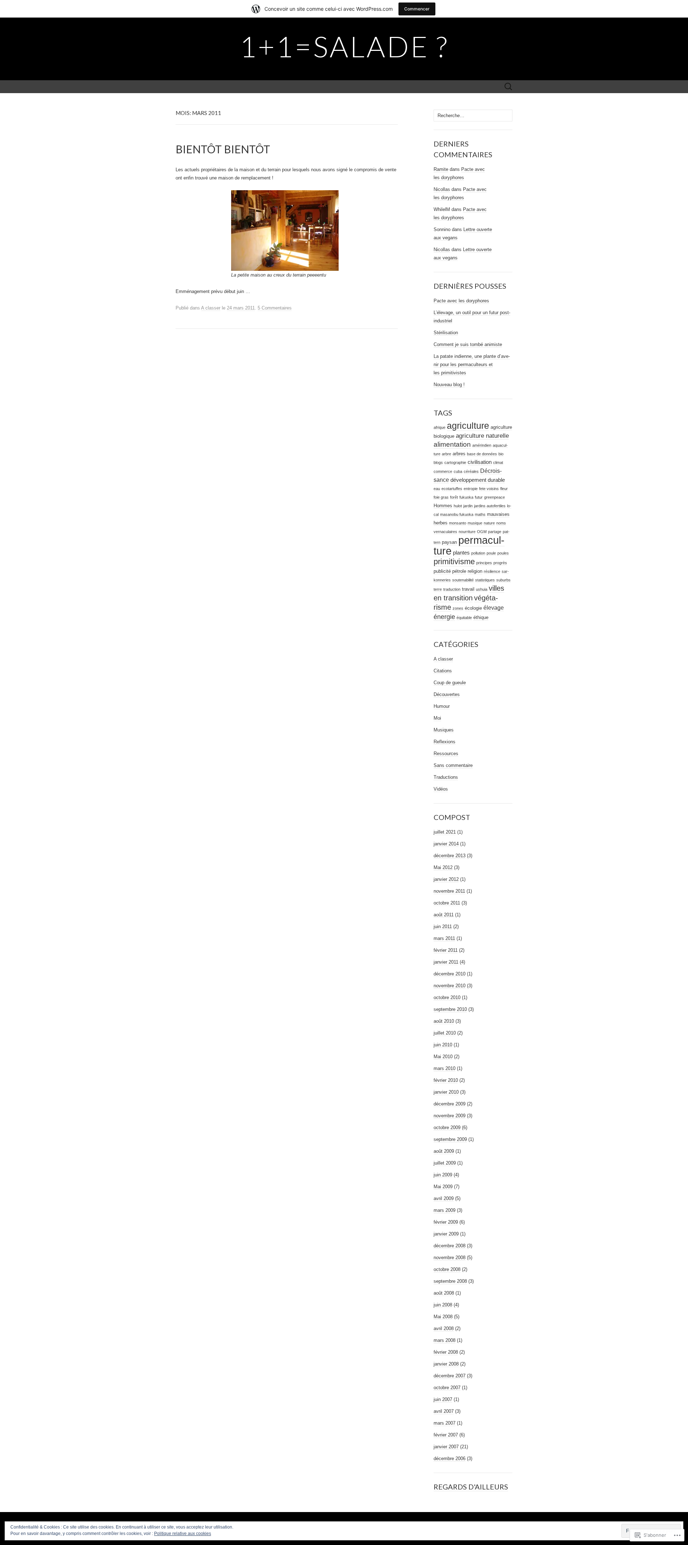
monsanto (457, 523)
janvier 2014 (446, 843)
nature (489, 523)
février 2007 (446, 1435)
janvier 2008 (446, 1364)
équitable (464, 617)
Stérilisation (446, 332)
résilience (492, 571)
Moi (437, 718)
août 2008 (444, 1293)
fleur (504, 488)
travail (468, 589)
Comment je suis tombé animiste (468, 344)
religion (475, 571)
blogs (438, 462)
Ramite (441, 169)
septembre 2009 (450, 1139)
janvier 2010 (446, 1092)
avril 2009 (444, 1198)
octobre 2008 (447, 1269)
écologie (473, 608)
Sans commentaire (453, 765)
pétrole (459, 571)
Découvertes (447, 694)
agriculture (468, 426)
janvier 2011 (446, 962)
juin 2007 (443, 1399)
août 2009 (444, 1151)
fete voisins (489, 488)
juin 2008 (443, 1305)
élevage (493, 607)
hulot (458, 506)
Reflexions (444, 741)
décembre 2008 (449, 1245)
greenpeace (494, 497)
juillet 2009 (445, 1163)
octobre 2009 (447, 1127)
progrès (500, 563)
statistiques (485, 580)
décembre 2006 (449, 1458)
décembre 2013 (449, 855)
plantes (461, 553)
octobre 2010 (447, 997)
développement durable (477, 480)
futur (479, 497)
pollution (478, 553)
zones (458, 608)
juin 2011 (443, 926)
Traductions (446, 777)
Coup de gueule (450, 682)
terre (438, 589)
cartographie (455, 462)
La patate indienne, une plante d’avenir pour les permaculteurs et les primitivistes (472, 364)
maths (480, 514)
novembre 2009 (449, 1115)
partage (494, 531)
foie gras (441, 497)
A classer (210, 308)
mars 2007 (444, 1423)
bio (500, 454)
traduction (451, 589)
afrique (439, 427)
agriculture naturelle (482, 435)
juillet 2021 (445, 832)
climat (498, 462)
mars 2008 (444, 1340)
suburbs (503, 580)
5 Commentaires (275, 308)
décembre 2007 (449, 1375)
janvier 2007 (446, 1446)
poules (503, 553)
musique (475, 523)
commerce (443, 471)
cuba (458, 471)
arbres (459, 453)
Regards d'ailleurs (471, 1486)
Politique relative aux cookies (182, 1533)
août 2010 (444, 1021)
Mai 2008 (443, 1316)
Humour (442, 706)
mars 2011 (444, 938)
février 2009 (446, 1222)
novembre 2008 (449, 1257)
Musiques (444, 730)
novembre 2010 (449, 985)
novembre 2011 (449, 891)
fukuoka (466, 497)
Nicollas (442, 189)
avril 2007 (444, 1411)
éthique (480, 617)
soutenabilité (463, 580)
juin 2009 (443, 1174)
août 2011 (444, 914)
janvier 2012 (446, 879)
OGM (482, 531)
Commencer (417, 8)
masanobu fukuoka (456, 514)
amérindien (481, 445)
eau (437, 488)
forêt (454, 497)
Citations (443, 670)
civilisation (480, 462)
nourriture (467, 531)
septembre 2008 (450, 1281)
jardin (468, 506)
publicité (442, 571)
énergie (444, 616)
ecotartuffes (451, 488)
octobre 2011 (447, 903)
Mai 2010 (443, 1056)
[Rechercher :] (508, 87)
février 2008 (446, 1352)
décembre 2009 (449, 1104)
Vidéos (441, 789)
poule (491, 553)
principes (484, 563)
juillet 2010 (445, 1033)
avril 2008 (444, 1328)
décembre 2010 (449, 974)
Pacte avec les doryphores (461, 300)
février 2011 (446, 950)
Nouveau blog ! (449, 384)
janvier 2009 (446, 1234)
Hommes (443, 505)
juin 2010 (443, 1044)
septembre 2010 (450, 1009)
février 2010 (446, 1080)
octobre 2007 (447, 1387)
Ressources (446, 753)
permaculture (469, 545)
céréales (471, 471)
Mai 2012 (443, 867)
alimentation (452, 444)
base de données (482, 454)
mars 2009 (444, 1210)
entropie (471, 488)
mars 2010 (444, 1068)
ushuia (481, 589)
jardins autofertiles (490, 506)
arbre (446, 454)
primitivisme (454, 561)
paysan (449, 542)
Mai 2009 (443, 1186)
